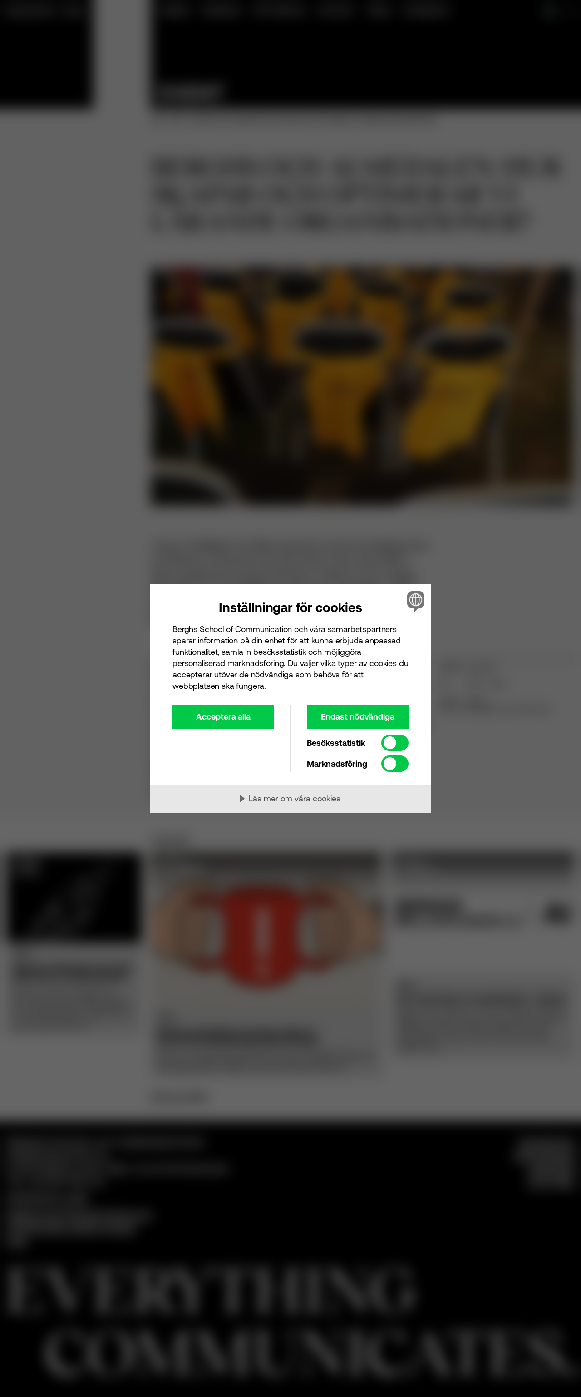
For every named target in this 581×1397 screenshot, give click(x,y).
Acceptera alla (223, 716)
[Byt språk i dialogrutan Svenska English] (414, 601)
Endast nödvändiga (357, 716)
